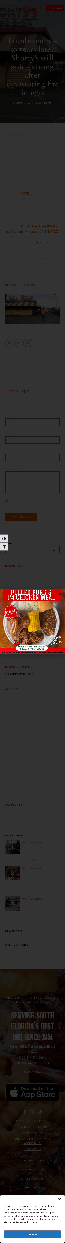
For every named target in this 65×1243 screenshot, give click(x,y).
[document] (32, 621)
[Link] (32, 621)
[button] (59, 1199)
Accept (32, 1235)
